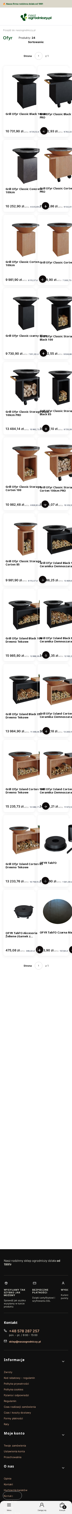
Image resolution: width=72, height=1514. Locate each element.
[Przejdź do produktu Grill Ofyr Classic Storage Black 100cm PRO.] (28, 386)
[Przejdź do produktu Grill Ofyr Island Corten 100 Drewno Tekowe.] (28, 764)
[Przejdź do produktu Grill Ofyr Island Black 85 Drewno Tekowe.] (28, 688)
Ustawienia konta (14, 1451)
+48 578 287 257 (24, 1331)
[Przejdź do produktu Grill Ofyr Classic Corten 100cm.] (26, 238)
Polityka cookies (13, 1389)
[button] (34, 1361)
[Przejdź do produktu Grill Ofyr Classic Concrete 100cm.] (27, 164)
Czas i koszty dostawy (17, 1412)
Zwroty (8, 1372)
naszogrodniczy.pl (19, 30)
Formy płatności (13, 1418)
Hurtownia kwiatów (15, 1490)
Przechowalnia (12, 1457)
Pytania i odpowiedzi (16, 1395)
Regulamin (10, 1401)
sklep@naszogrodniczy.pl (25, 1341)
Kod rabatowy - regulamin (19, 1377)
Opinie (8, 1478)
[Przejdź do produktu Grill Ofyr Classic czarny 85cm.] (26, 312)
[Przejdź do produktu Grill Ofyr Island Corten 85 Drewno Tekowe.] (27, 839)
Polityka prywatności (16, 1383)
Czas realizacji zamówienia (20, 1406)
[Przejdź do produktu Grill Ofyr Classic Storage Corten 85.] (26, 537)
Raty (6, 1424)
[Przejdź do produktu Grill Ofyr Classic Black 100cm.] (27, 89)
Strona (28, 55)
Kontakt (8, 1484)
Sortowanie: (36, 42)
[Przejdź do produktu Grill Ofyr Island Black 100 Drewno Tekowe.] (28, 613)
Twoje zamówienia (15, 1445)
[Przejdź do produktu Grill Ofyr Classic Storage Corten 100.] (27, 462)
